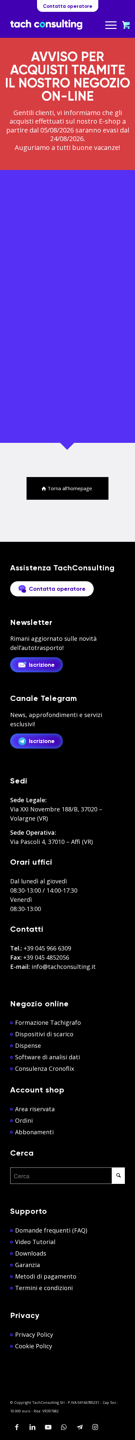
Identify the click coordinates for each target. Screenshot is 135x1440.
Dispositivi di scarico (44, 1034)
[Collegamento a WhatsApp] (63, 1427)
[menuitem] (112, 25)
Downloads (30, 1253)
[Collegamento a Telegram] (79, 1427)
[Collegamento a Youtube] (48, 1427)
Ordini (24, 1120)
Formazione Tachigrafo (48, 1022)
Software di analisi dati (47, 1057)
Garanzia (27, 1265)
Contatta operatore (67, 6)
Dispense (28, 1045)
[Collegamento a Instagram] (95, 1427)
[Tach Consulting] (46, 25)
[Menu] (108, 25)
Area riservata (35, 1109)
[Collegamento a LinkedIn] (32, 1427)
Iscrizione (42, 665)
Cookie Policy (33, 1346)
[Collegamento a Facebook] (16, 1427)
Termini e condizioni (44, 1288)
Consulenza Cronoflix (44, 1068)
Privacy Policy (34, 1334)
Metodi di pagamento (45, 1276)
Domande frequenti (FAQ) (51, 1230)
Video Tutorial (35, 1242)
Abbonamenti (34, 1132)
